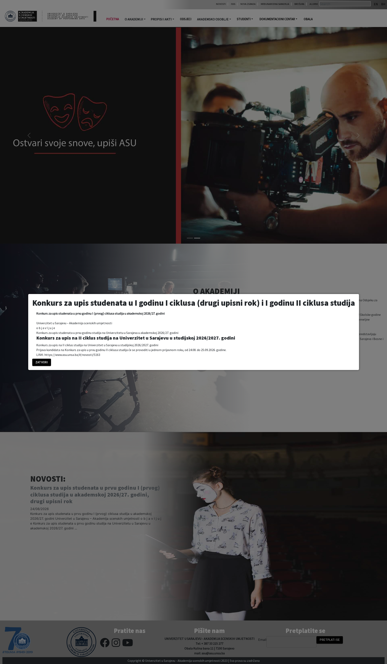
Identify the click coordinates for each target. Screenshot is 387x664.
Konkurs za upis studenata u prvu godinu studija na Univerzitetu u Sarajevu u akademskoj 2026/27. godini (107, 333)
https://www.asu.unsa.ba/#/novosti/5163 (72, 355)
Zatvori (41, 362)
